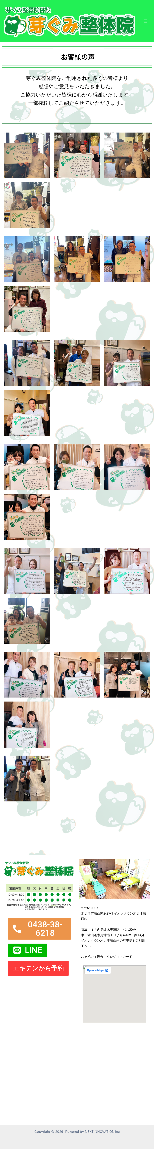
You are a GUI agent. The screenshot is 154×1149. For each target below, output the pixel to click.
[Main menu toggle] (145, 21)
